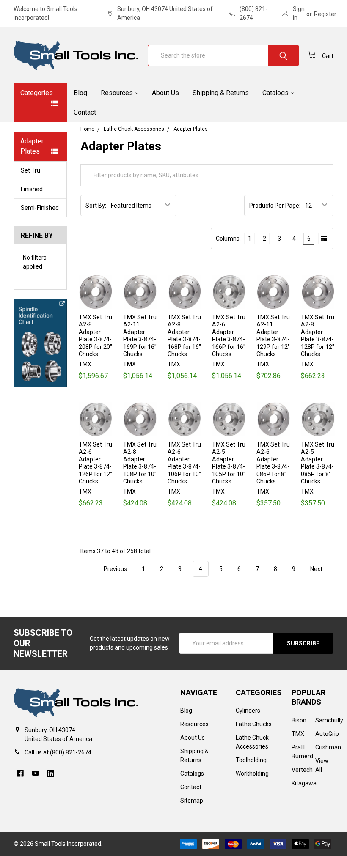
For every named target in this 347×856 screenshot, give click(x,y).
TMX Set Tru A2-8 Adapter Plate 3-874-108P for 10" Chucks (140, 463)
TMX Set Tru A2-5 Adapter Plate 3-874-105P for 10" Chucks (228, 463)
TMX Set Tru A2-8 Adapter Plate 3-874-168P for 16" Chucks (184, 336)
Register (325, 14)
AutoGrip (327, 733)
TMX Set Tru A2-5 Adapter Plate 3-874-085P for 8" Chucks (317, 463)
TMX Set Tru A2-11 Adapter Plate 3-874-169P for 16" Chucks (140, 336)
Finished (32, 189)
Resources (117, 93)
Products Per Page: (274, 205)
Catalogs (275, 93)
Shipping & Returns (221, 93)
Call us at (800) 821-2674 (58, 752)
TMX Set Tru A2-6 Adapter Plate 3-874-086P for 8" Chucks (273, 463)
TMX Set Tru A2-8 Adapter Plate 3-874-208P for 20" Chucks (95, 336)
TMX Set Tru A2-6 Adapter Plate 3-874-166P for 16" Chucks (228, 336)
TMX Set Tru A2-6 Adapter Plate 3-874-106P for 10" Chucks (184, 463)
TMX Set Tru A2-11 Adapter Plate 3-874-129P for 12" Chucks (273, 336)
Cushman (328, 747)
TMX (298, 733)
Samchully (329, 720)
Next (317, 568)
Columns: (228, 238)
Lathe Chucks (254, 724)
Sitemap (191, 800)
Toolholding (251, 760)
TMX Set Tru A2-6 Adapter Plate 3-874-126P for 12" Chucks (95, 463)
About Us (165, 93)
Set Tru (30, 170)
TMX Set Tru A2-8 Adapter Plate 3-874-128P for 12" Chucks (317, 336)
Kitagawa (304, 783)
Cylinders (248, 710)
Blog (80, 93)
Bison (299, 720)
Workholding (252, 773)
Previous (114, 568)
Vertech (302, 769)
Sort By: (95, 205)
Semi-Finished (40, 207)
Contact (85, 112)
